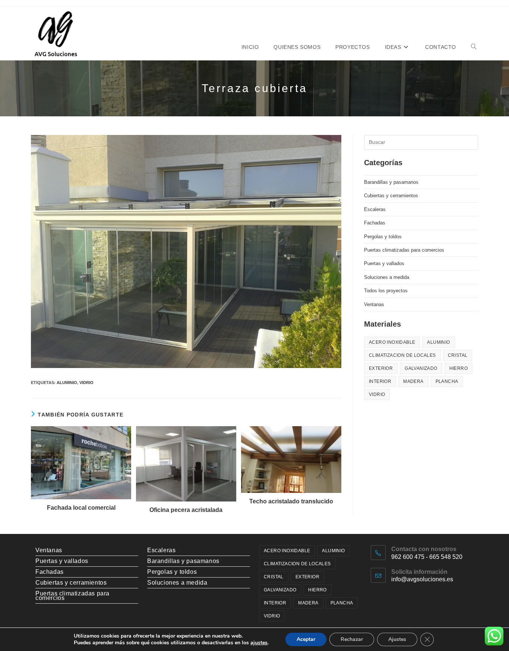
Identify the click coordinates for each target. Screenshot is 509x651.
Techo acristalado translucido (291, 501)
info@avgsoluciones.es (422, 579)
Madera (413, 381)
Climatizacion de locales (402, 355)
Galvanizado (421, 368)
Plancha (447, 381)
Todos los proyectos (386, 290)
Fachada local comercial (81, 507)
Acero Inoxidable (392, 342)
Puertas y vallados (384, 263)
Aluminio (67, 382)
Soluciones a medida (386, 277)
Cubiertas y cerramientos (391, 195)
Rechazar (352, 639)
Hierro (458, 368)
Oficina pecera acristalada (185, 510)
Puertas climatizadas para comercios (404, 250)
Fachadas (374, 223)
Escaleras (375, 209)
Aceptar (306, 639)
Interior (380, 381)
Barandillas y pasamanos (391, 182)
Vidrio (86, 382)
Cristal (458, 355)
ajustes (259, 642)
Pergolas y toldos (383, 236)
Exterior (381, 368)
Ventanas (374, 304)
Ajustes (397, 639)
